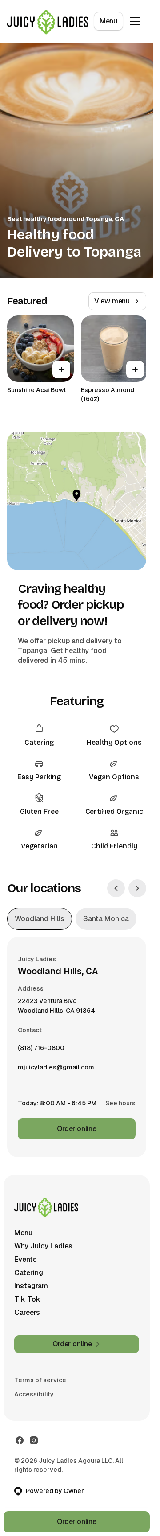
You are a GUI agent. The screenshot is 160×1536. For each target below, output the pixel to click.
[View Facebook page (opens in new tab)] (19, 1440)
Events (25, 1259)
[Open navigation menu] (135, 21)
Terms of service (40, 1380)
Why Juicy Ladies (43, 1246)
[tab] (39, 919)
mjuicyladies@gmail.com (56, 1069)
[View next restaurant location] (137, 888)
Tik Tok (27, 1299)
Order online (76, 1128)
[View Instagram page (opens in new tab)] (33, 1440)
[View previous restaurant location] (116, 888)
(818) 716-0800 (41, 1050)
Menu (108, 21)
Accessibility (34, 1394)
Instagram (31, 1286)
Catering (28, 1272)
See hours (120, 1103)
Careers (27, 1312)
